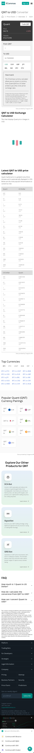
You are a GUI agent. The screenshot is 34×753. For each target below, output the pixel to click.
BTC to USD (5, 374)
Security (21, 680)
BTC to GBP (27, 374)
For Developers (7, 653)
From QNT (7, 44)
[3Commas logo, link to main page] (9, 3)
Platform (5, 643)
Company (5, 669)
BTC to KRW (5, 384)
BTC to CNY (27, 381)
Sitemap (21, 675)
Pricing (4, 675)
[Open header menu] (31, 3)
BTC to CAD (16, 381)
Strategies (5, 659)
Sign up (25, 3)
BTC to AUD (5, 381)
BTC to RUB (27, 384)
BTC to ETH (5, 371)
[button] (30, 749)
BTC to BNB (27, 371)
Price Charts (6, 685)
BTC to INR (26, 377)
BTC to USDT (16, 371)
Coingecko (28, 108)
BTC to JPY (5, 377)
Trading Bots (6, 648)
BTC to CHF (16, 384)
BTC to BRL (16, 377)
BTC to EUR (16, 374)
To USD (6, 54)
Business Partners (8, 680)
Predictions (23, 685)
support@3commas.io (8, 707)
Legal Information (8, 664)
